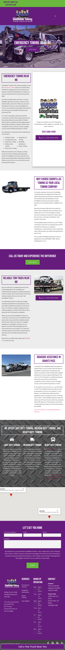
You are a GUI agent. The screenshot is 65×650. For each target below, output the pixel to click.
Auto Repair (26, 601)
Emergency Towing (25, 586)
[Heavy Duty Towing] (53, 439)
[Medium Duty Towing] (32, 439)
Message (7, 538)
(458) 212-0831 (11, 7)
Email (25, 532)
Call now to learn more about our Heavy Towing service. (53, 477)
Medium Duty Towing (32, 445)
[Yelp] (62, 643)
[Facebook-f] (48, 643)
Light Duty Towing (12, 445)
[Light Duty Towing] (12, 439)
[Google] (53, 643)
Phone (45, 532)
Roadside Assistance (25, 591)
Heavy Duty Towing (53, 445)
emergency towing (9, 87)
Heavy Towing (24, 596)
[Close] (23, 489)
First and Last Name (10, 532)
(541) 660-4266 (11, 5)
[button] (11, 495)
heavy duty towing (51, 449)
